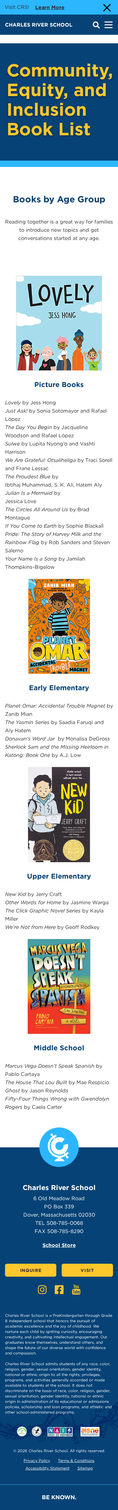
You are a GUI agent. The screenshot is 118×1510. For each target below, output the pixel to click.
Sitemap (85, 1468)
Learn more (50, 7)
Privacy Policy (37, 1460)
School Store (59, 1245)
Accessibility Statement (47, 1468)
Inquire (31, 1270)
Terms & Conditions (76, 1460)
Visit (87, 1270)
